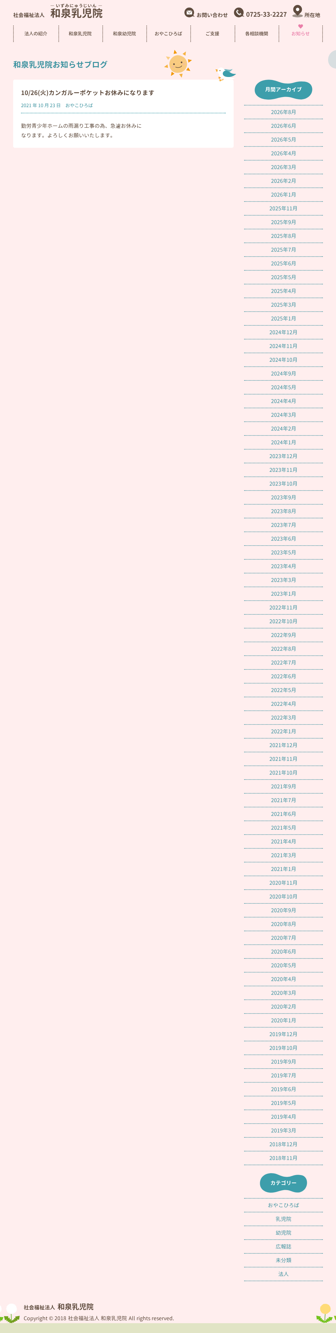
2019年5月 (283, 1103)
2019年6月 (283, 1089)
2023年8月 (283, 511)
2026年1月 (283, 194)
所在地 (312, 15)
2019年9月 (283, 1061)
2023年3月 (283, 580)
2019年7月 (283, 1075)
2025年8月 (283, 236)
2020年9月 (283, 910)
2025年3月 (283, 304)
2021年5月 (283, 827)
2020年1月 (283, 1020)
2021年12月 (283, 745)
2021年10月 (283, 772)
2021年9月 (283, 786)
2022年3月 (283, 717)
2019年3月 (283, 1130)
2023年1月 (283, 593)
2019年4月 (283, 1116)
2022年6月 (283, 676)
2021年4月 (283, 841)
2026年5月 (283, 139)
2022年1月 (283, 731)
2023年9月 (283, 497)
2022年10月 (283, 621)
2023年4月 (283, 566)
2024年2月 (283, 428)
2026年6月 (283, 125)
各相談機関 (256, 33)
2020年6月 (283, 951)
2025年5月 (283, 277)
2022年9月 (283, 635)
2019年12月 (283, 1034)
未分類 (283, 1260)
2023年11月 (283, 469)
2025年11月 (283, 208)
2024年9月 (283, 373)
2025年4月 (283, 291)
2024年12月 (283, 332)
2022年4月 (283, 703)
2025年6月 (283, 263)
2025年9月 (283, 222)
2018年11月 (283, 1158)
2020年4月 (283, 979)
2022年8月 (283, 648)
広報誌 (283, 1246)
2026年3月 (283, 167)
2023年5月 (283, 552)
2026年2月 (283, 180)
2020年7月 (283, 937)
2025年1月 (283, 318)
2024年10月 (283, 359)
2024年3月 (283, 414)
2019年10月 (283, 1048)
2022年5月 (283, 690)
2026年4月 (283, 153)
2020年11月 (283, 882)
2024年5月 (283, 387)
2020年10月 (283, 896)
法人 (283, 1274)
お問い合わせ (212, 15)
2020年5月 (283, 965)
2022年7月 (283, 662)
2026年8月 (283, 112)
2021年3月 (283, 855)
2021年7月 (283, 800)
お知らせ (300, 33)
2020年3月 (283, 992)
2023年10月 (283, 483)
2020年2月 (283, 1006)
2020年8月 (283, 924)
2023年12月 (283, 456)
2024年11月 (283, 346)
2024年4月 (283, 401)
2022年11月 (283, 607)
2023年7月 (283, 525)
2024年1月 (283, 442)
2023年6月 (283, 538)
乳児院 (283, 1219)
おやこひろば (79, 105)
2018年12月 (283, 1144)
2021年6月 (283, 814)
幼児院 (283, 1232)
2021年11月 (283, 759)
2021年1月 (283, 869)
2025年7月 (283, 249)
